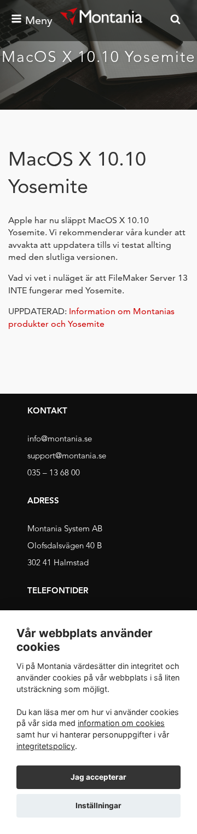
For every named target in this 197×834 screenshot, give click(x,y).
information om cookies (121, 723)
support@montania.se (66, 455)
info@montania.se (59, 438)
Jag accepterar (98, 777)
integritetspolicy (45, 746)
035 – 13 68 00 (53, 472)
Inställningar (98, 805)
